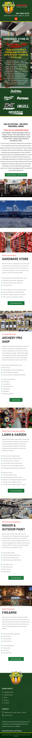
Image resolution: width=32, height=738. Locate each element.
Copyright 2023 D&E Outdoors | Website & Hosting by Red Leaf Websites (16, 735)
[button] (16, 18)
